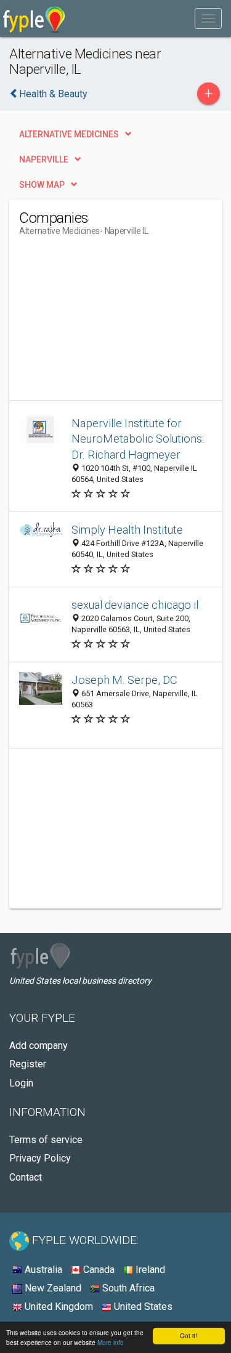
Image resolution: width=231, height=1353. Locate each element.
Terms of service (46, 1140)
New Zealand (51, 1288)
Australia (42, 1269)
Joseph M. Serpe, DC (124, 679)
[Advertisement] (111, 323)
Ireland (149, 1269)
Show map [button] (42, 185)
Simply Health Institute (127, 529)
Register (27, 1064)
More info (110, 1342)
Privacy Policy (40, 1158)
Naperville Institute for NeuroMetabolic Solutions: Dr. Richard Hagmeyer (137, 439)
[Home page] (34, 18)
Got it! (188, 1335)
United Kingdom (57, 1306)
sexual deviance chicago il (134, 604)
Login (21, 1083)
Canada (98, 1269)
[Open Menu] (208, 18)
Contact (25, 1177)
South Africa (127, 1288)
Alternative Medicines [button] (69, 134)
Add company (38, 1045)
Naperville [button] (43, 159)
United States (141, 1306)
